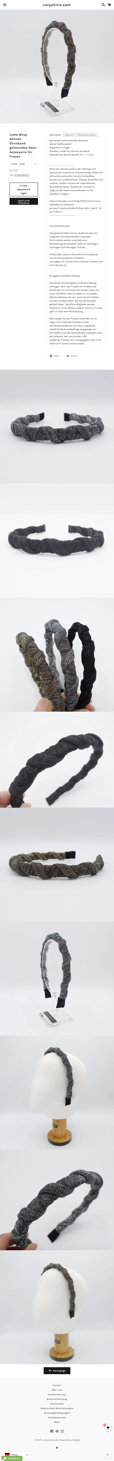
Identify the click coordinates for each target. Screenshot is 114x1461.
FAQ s (57, 1422)
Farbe (14, 163)
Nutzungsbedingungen (57, 1413)
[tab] (55, 135)
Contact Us (13, 1458)
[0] (108, 1428)
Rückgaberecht (57, 1417)
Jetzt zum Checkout (24, 201)
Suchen (57, 1385)
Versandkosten (22, 174)
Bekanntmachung (57, 1399)
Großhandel (57, 1403)
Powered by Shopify (69, 1439)
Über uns (57, 1390)
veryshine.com (57, 5)
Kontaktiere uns (57, 1394)
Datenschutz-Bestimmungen (57, 1408)
